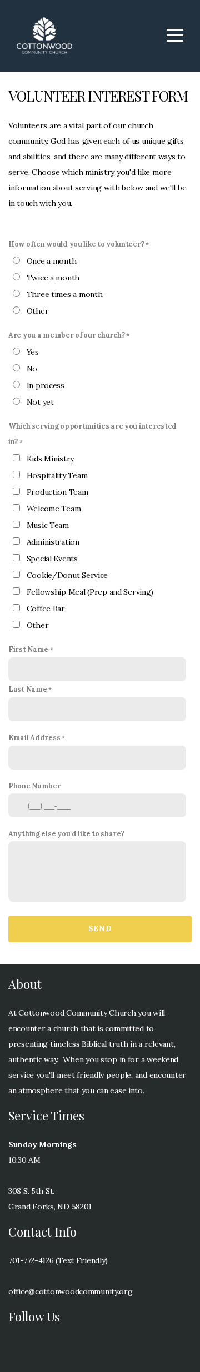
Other (38, 311)
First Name (28, 649)
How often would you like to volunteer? (76, 243)
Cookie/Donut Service (67, 575)
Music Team (48, 525)
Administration (53, 542)
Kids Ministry (50, 459)
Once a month (52, 261)
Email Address (34, 737)
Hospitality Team (57, 475)
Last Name (27, 689)
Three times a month (65, 294)
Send (100, 928)
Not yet (40, 402)
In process (45, 385)
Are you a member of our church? (66, 334)
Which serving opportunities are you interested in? (92, 433)
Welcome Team (54, 509)
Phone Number (34, 785)
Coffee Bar (46, 609)
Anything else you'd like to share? (66, 833)
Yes (33, 352)
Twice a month (53, 278)
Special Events (52, 559)
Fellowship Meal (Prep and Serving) (90, 592)
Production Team (57, 492)
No (32, 369)
